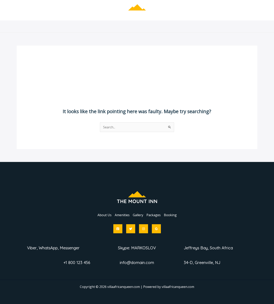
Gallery (138, 26)
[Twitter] (130, 228)
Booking (176, 26)
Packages (157, 26)
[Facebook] (117, 228)
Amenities (119, 26)
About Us (98, 26)
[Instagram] (143, 228)
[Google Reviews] (156, 228)
